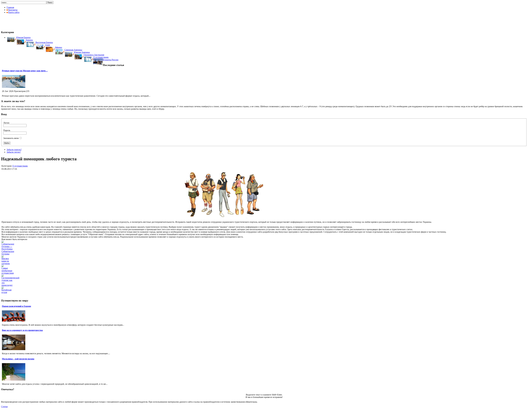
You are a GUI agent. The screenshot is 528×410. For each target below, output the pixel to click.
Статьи (4, 406)
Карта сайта (13, 12)
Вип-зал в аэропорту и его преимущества (22, 330)
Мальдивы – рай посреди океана (18, 359)
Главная (10, 7)
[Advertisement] (51, 22)
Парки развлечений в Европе (16, 306)
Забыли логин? (14, 152)
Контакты (12, 10)
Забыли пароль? (14, 149)
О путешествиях (20, 166)
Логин (6, 123)
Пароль (6, 130)
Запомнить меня (11, 138)
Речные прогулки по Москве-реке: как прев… (25, 71)
